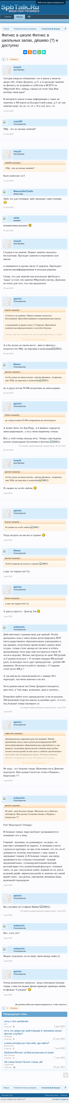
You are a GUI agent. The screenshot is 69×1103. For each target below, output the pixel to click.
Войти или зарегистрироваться (51, 3)
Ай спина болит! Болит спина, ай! (23, 1062)
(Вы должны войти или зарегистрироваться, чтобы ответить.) (41, 1004)
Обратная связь (51, 1095)
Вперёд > (14, 59)
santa (16, 218)
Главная (7, 17)
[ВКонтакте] (25, 52)
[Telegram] (34, 52)
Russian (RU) (7, 1095)
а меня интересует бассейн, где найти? (26, 1043)
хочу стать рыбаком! (16, 1021)
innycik (17, 67)
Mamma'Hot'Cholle (23, 191)
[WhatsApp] (39, 52)
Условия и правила (60, 1099)
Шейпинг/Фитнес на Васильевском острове (29, 1052)
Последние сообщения (12, 21)
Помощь (63, 1095)
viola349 (18, 121)
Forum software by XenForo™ (13, 1099)
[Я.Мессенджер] (44, 52)
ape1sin (18, 298)
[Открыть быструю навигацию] (65, 29)
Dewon (17, 364)
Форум (19, 17)
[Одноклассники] (30, 52)
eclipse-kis (19, 627)
